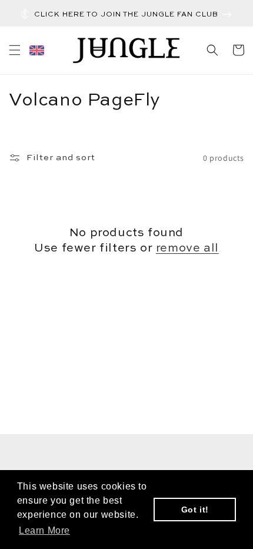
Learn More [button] (44, 530)
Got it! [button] (195, 509)
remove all (187, 248)
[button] (15, 50)
